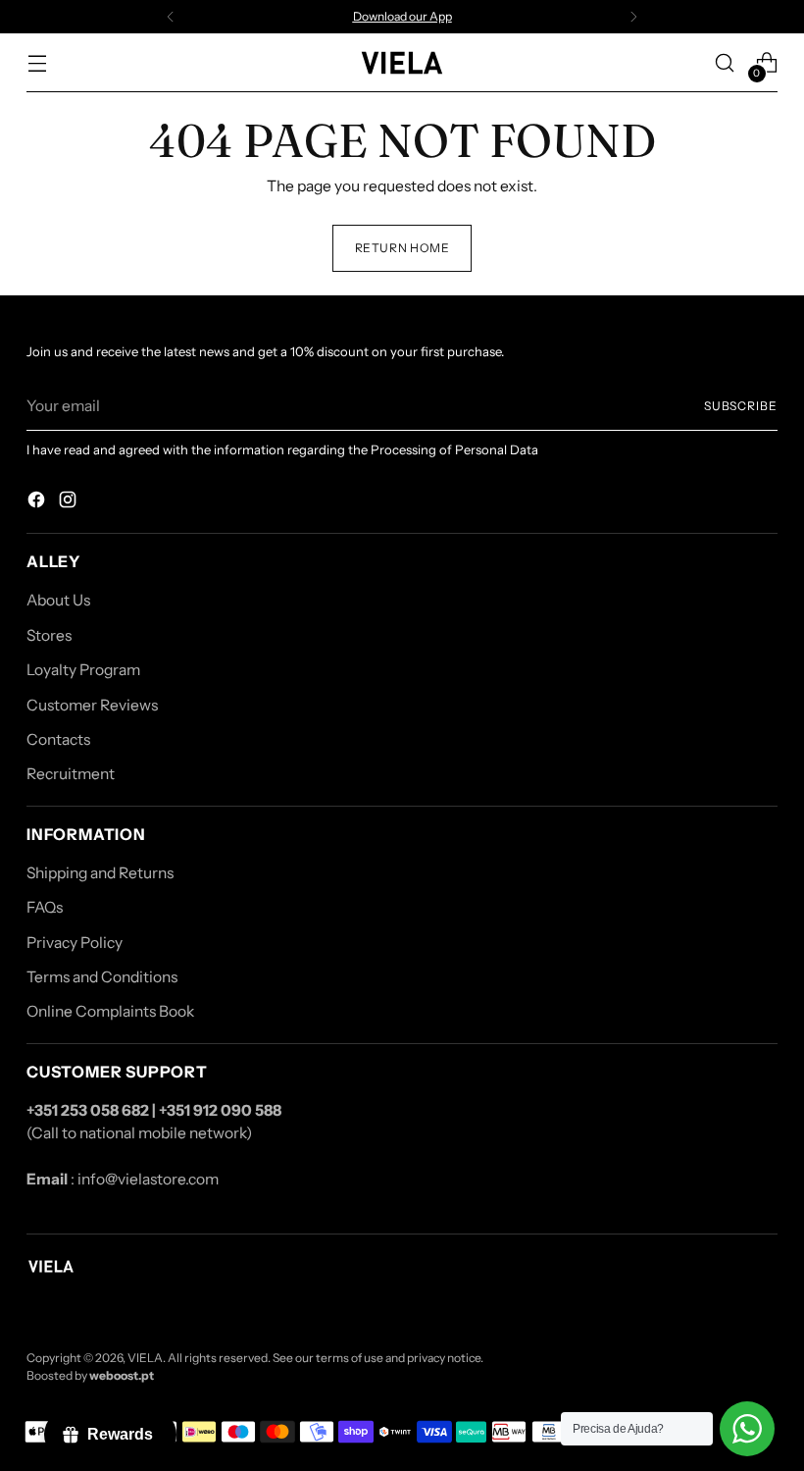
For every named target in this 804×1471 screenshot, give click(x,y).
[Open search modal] (725, 63)
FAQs (44, 907)
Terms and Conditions (101, 977)
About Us (58, 600)
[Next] (633, 16)
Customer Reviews (92, 705)
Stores (49, 635)
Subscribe (741, 405)
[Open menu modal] (37, 63)
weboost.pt (121, 1375)
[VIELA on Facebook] (38, 502)
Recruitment (70, 773)
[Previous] (170, 16)
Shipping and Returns (100, 873)
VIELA (145, 1357)
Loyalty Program (83, 669)
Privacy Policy (74, 942)
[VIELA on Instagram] (69, 502)
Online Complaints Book (110, 1011)
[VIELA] (402, 62)
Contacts (58, 739)
